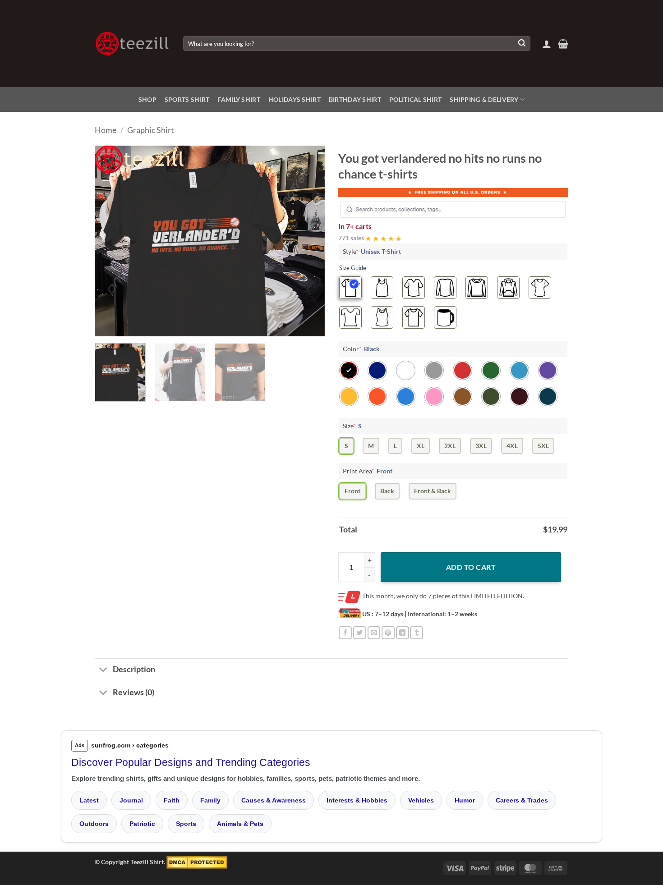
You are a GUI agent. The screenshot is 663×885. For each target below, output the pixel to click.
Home (105, 130)
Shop (147, 99)
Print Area (367, 471)
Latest (89, 800)
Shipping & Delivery (484, 99)
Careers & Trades (522, 800)
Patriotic (142, 823)
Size (352, 426)
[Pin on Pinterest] (388, 632)
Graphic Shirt (150, 130)
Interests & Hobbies (357, 800)
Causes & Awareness (273, 800)
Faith (172, 800)
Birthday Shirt (355, 99)
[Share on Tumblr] (416, 632)
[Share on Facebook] (345, 632)
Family (210, 800)
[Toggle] (103, 670)
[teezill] (132, 43)
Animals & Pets (240, 823)
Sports (186, 823)
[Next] (309, 241)
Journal (131, 800)
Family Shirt (238, 99)
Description (134, 669)
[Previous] (110, 241)
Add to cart (471, 567)
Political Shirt (415, 99)
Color (361, 349)
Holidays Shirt (294, 99)
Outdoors (94, 823)
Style (372, 251)
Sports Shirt (187, 99)
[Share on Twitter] (359, 632)
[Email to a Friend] (374, 632)
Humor (465, 800)
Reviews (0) (133, 692)
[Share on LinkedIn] (402, 632)
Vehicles (421, 800)
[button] (546, 44)
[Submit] (521, 43)
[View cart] (563, 44)
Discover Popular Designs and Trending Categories (190, 762)
